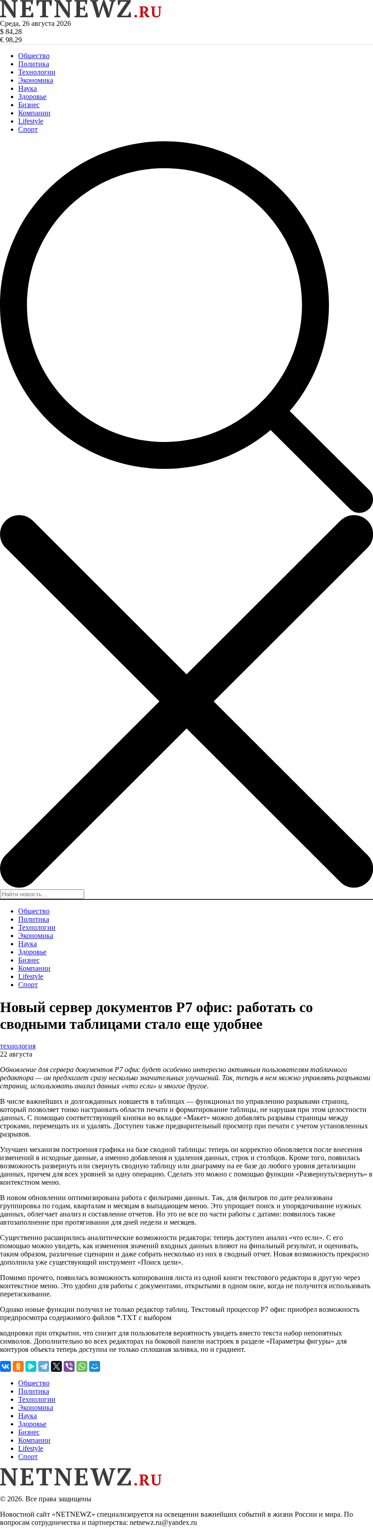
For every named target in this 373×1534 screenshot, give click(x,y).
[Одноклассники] (18, 1366)
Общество (34, 56)
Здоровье (32, 96)
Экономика (35, 80)
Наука (27, 88)
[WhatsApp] (81, 1366)
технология (17, 1046)
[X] (56, 1366)
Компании (34, 113)
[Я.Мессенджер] (30, 1366)
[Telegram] (43, 1366)
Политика (33, 64)
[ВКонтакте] (5, 1366)
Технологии (36, 72)
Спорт (28, 129)
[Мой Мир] (94, 1366)
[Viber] (69, 1366)
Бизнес (29, 105)
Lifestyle (30, 121)
